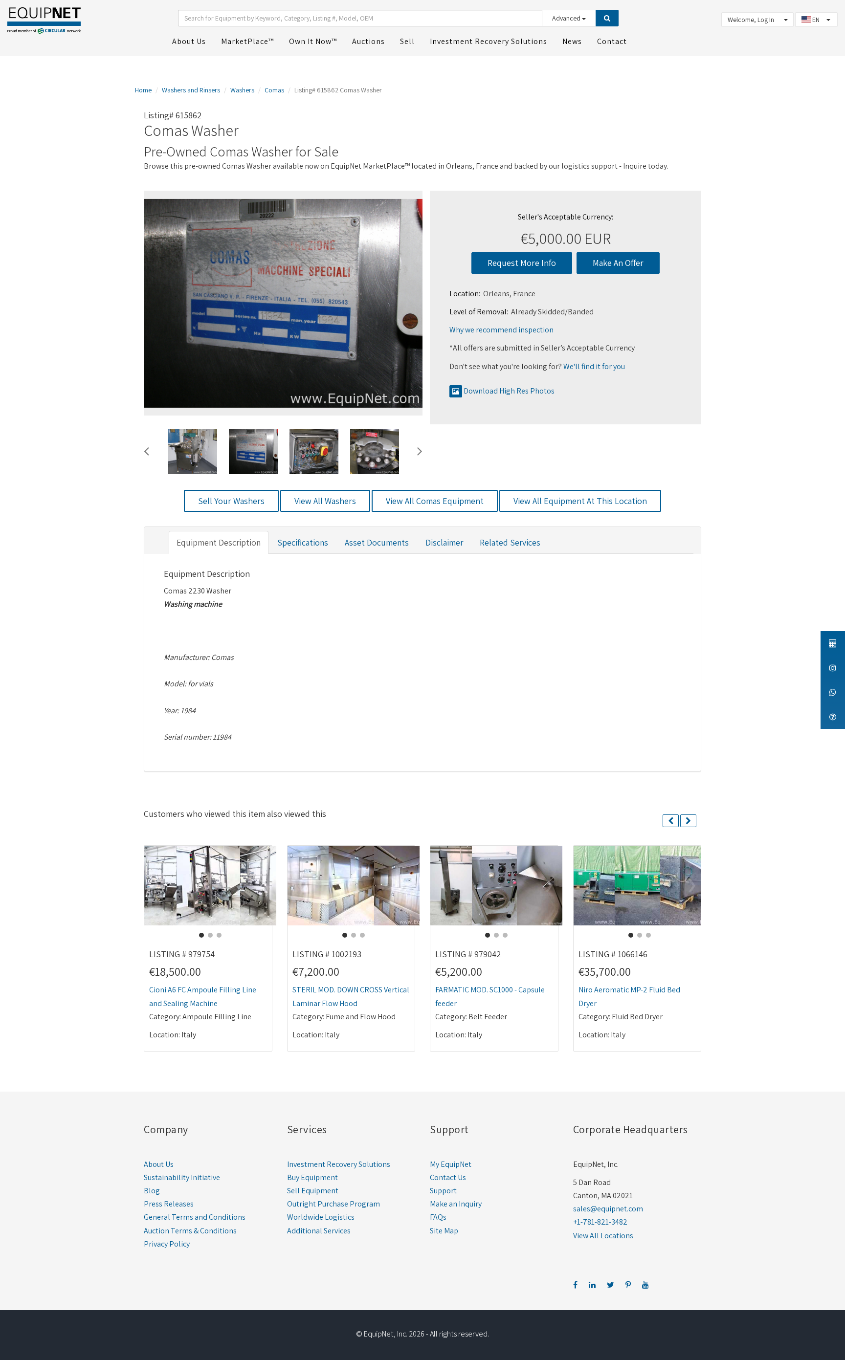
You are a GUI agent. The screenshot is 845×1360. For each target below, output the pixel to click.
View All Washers (325, 500)
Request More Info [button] (522, 262)
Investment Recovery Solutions (338, 1164)
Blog (152, 1190)
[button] (146, 449)
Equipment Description (219, 542)
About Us (159, 1164)
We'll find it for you (594, 366)
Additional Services (319, 1231)
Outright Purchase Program (333, 1204)
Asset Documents (377, 542)
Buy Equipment (312, 1177)
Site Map (444, 1231)
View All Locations (603, 1235)
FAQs (438, 1217)
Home (143, 90)
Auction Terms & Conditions (190, 1231)
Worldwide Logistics (321, 1217)
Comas (274, 90)
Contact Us (448, 1177)
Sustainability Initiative (182, 1177)
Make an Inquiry (456, 1204)
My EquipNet (450, 1164)
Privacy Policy (167, 1244)
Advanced (567, 18)
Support (443, 1190)
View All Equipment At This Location (580, 500)
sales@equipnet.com (608, 1209)
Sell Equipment (312, 1190)
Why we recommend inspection (501, 330)
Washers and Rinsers (191, 90)
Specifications (302, 542)
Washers (242, 90)
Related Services (510, 542)
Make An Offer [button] (618, 262)
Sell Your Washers (231, 500)
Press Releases (169, 1204)
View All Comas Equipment (435, 500)
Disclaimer (444, 542)
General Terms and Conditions (194, 1217)
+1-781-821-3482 (600, 1222)
